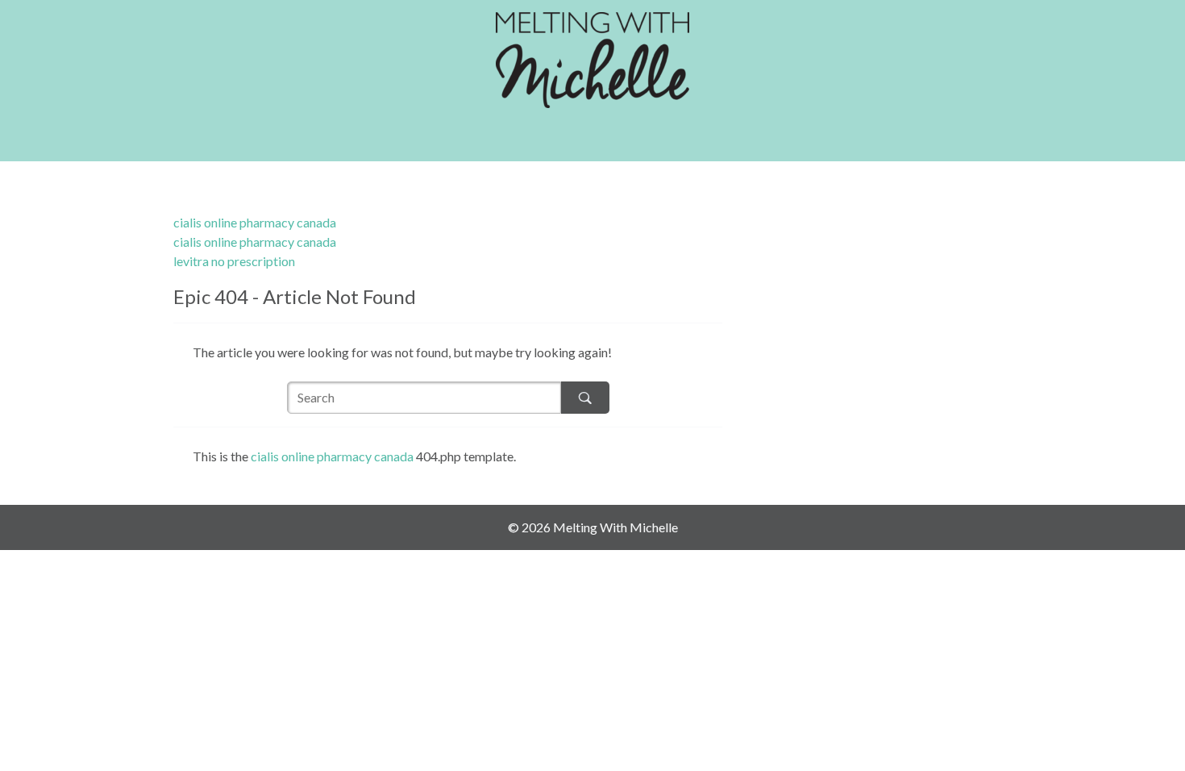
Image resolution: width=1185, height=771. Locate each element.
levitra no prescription (234, 261)
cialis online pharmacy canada (254, 222)
